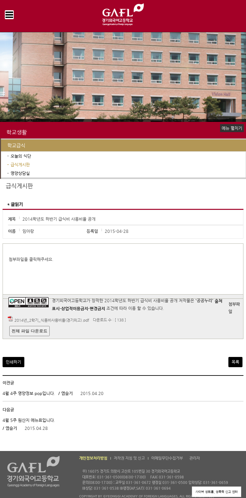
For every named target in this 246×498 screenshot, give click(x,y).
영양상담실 (20, 173)
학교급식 (16, 145)
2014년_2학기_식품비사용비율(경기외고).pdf (51, 320)
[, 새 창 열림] (105, 308)
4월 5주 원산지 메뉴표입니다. (29, 420)
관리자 (194, 458)
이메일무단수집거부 (167, 458)
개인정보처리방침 (93, 458)
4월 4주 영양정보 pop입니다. (29, 393)
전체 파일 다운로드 (29, 330)
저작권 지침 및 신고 (129, 458)
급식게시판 (20, 164)
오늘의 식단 (21, 156)
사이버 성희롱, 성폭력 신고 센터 (216, 492)
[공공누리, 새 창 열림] (28, 300)
